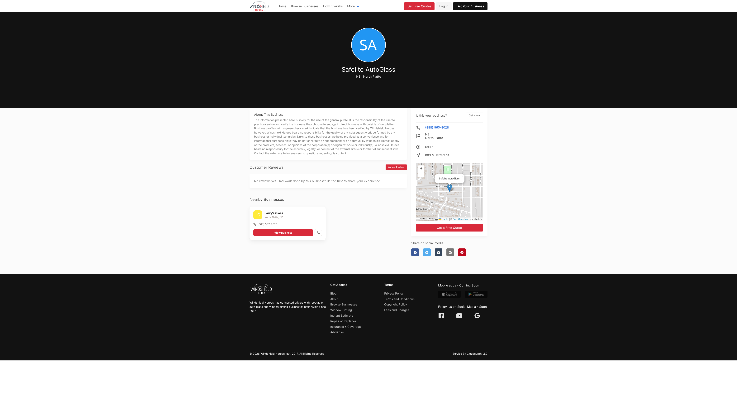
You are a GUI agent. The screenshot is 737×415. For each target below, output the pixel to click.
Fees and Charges (396, 310)
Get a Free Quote (449, 228)
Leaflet (445, 219)
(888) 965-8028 (437, 127)
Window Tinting (341, 310)
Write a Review (396, 167)
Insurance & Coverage (345, 327)
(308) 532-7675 (267, 224)
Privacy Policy (393, 293)
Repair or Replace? (343, 321)
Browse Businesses (304, 6)
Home (282, 6)
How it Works (333, 6)
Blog (333, 293)
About (334, 299)
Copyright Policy (395, 304)
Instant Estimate (341, 315)
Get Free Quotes (419, 6)
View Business (283, 232)
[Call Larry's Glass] (318, 232)
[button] (449, 188)
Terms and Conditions (399, 299)
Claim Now (474, 115)
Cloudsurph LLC (477, 353)
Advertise (337, 332)
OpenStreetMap (461, 219)
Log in (443, 6)
